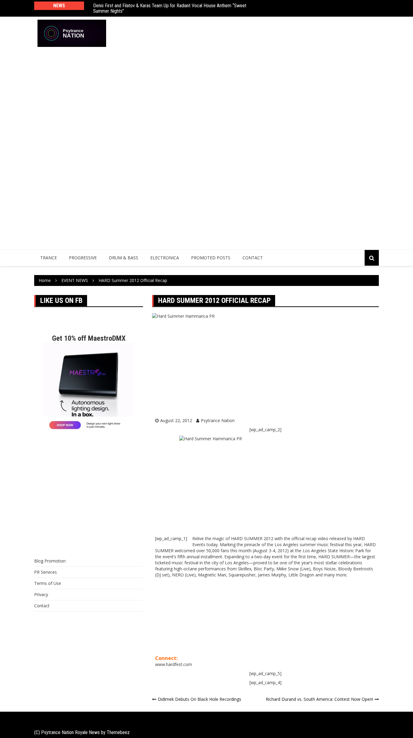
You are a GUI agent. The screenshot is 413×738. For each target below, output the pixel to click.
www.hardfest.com (173, 664)
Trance (48, 258)
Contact (252, 258)
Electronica (164, 258)
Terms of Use (47, 583)
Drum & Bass (123, 258)
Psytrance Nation (218, 420)
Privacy (41, 594)
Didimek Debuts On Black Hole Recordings (199, 699)
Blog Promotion (50, 561)
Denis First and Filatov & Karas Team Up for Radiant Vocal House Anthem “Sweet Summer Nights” (169, 8)
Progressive (83, 258)
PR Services (45, 572)
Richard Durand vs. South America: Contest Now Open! (319, 699)
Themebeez (118, 732)
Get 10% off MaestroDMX (88, 338)
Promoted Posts (210, 258)
